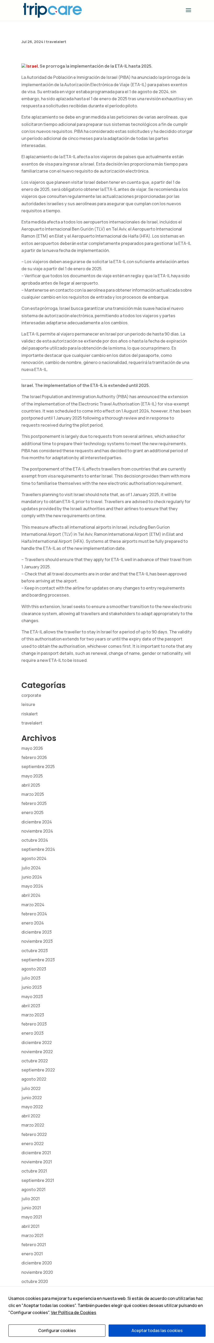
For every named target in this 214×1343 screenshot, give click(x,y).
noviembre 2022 (37, 1052)
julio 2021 (30, 1198)
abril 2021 (30, 1226)
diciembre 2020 (36, 1263)
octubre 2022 (34, 1061)
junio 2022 (31, 1097)
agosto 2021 (33, 1189)
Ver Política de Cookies (73, 1312)
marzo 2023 (32, 1015)
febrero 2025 (34, 803)
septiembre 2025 (38, 766)
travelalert (56, 41)
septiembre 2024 (38, 849)
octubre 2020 (34, 1281)
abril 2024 (30, 895)
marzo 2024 (32, 905)
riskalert (29, 714)
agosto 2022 (33, 1079)
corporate (31, 695)
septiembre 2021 (37, 1180)
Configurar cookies (57, 1330)
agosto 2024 (33, 858)
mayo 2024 (32, 886)
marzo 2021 (32, 1235)
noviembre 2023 (37, 941)
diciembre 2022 (36, 1042)
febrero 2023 (34, 1024)
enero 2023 (32, 1033)
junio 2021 (31, 1208)
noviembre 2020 (37, 1272)
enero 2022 (32, 1143)
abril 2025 (30, 785)
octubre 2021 (34, 1171)
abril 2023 (30, 1006)
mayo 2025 (32, 776)
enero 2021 (32, 1254)
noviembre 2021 (36, 1162)
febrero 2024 (34, 914)
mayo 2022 (32, 1107)
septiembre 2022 (38, 1070)
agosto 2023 (33, 969)
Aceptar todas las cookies (157, 1330)
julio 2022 (30, 1088)
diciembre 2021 (36, 1153)
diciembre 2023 (36, 932)
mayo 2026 (32, 748)
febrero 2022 (34, 1134)
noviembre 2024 (37, 831)
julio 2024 (31, 868)
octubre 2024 (34, 840)
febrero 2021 (33, 1244)
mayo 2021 (31, 1217)
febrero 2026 (34, 757)
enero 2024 (32, 923)
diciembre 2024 (36, 822)
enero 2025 (32, 812)
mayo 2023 (32, 996)
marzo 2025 (32, 794)
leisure (28, 704)
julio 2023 (30, 978)
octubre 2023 (34, 950)
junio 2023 (31, 987)
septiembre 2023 (38, 960)
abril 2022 (30, 1116)
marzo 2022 (32, 1125)
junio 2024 (31, 877)
